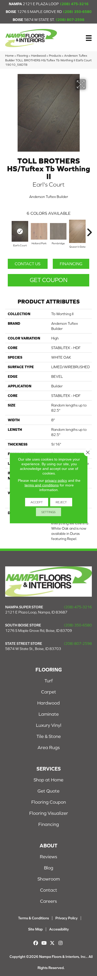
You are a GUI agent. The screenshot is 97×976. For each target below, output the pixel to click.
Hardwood (38, 55)
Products (55, 55)
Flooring (22, 55)
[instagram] (61, 943)
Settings (48, 512)
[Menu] (89, 38)
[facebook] (36, 943)
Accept (37, 502)
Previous (8, 229)
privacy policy (56, 480)
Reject (61, 502)
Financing (71, 263)
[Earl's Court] (19, 231)
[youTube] (44, 943)
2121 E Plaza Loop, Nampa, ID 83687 (36, 612)
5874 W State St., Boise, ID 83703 (33, 649)
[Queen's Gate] (77, 231)
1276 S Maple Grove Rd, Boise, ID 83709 (38, 631)
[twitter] (52, 943)
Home (9, 55)
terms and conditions (42, 485)
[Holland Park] (39, 231)
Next (89, 229)
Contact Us (27, 263)
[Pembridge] (58, 231)
